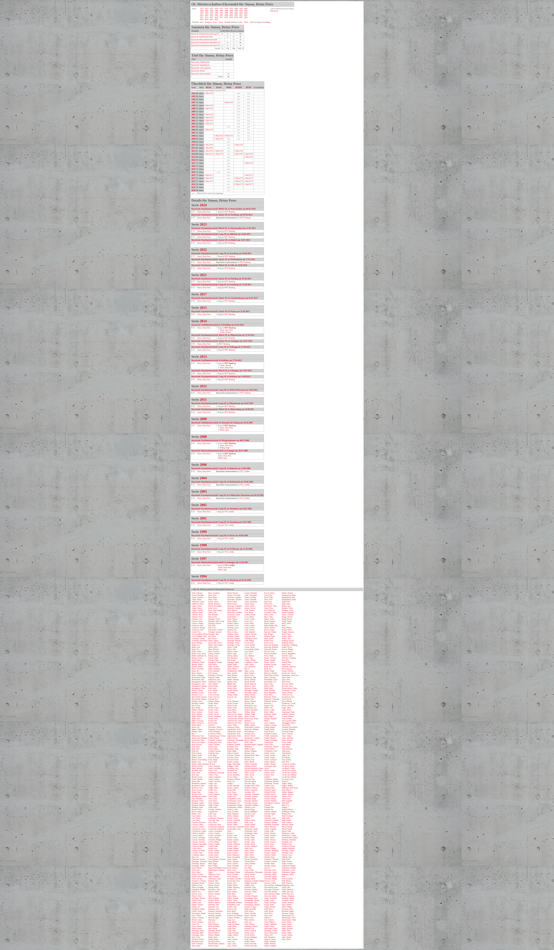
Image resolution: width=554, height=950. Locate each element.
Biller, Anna (196, 719)
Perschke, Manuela (251, 896)
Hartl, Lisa (212, 896)
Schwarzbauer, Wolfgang (272, 885)
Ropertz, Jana (269, 706)
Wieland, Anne (287, 844)
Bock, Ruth (196, 747)
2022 (246, 17)
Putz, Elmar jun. (269, 610)
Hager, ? (211, 872)
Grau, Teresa (212, 822)
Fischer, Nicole (213, 714)
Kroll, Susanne (232, 877)
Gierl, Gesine (212, 799)
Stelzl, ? (284, 625)
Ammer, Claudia (197, 623)
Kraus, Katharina (233, 855)
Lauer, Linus (231, 944)
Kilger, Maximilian (233, 764)
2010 (236, 15)
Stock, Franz (286, 634)
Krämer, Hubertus (233, 844)
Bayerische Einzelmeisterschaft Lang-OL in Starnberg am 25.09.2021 (221, 285)
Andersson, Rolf (197, 625)
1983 (201, 11)
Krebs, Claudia (232, 864)
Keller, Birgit (231, 751)
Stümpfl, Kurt (286, 662)
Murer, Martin (249, 762)
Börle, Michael (197, 768)
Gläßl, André (212, 807)
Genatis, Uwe (213, 792)
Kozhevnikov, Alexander (235, 827)
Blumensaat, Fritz (198, 736)
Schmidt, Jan (268, 809)
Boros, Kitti (196, 773)
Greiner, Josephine (214, 835)
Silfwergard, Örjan (270, 928)
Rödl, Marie (268, 695)
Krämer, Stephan (233, 851)
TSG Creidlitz (245, 471)
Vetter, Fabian (286, 736)
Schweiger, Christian (271, 890)
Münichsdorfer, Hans (252, 755)
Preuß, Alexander (250, 944)
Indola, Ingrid (232, 686)
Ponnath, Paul (249, 928)
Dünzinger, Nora (197, 935)
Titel (251, 22)
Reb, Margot (268, 634)
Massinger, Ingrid (251, 693)
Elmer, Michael (213, 649)
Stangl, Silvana (287, 619)
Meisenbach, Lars (251, 708)
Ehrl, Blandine (213, 615)
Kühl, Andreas (232, 892)
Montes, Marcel (250, 736)
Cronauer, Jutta (197, 853)
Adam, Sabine (197, 600)
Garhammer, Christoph (216, 773)
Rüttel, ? (267, 721)
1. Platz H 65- (209, 148)
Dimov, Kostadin (198, 887)
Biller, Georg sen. (198, 723)
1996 (216, 13)
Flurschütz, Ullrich (214, 727)
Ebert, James (196, 946)
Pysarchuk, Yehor (270, 612)
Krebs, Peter (231, 870)
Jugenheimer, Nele (233, 734)
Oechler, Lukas (250, 842)
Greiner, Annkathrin (215, 831)
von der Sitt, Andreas (289, 770)
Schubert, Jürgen (270, 853)
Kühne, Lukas (232, 900)
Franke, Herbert (213, 738)
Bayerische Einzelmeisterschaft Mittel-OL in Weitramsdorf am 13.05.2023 (223, 228)
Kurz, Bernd (231, 911)
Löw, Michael (249, 656)
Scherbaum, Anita (270, 766)
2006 (216, 15)
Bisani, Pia (195, 727)
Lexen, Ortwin (249, 628)
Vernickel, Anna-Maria (289, 727)
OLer (202, 22)
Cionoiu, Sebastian (198, 840)
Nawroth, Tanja (250, 783)
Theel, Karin (286, 682)
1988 (226, 11)
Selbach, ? (267, 918)
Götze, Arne (212, 816)
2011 (241, 15)
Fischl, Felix (212, 721)
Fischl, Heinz (212, 723)
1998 (226, 13)
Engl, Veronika (213, 667)
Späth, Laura (286, 606)
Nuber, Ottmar (249, 827)
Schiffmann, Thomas (271, 783)
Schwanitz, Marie (270, 874)
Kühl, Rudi (231, 894)
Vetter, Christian (287, 734)
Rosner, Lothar (269, 710)
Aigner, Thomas (197, 610)
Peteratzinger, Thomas (252, 905)
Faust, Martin (213, 684)
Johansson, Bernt (233, 727)
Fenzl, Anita (212, 693)
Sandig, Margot (269, 727)
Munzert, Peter (250, 760)
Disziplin (227, 22)
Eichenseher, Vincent (215, 630)
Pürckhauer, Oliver (270, 606)
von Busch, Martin (288, 766)
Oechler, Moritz (250, 844)
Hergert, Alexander (233, 595)
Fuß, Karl (211, 764)
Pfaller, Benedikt (250, 909)
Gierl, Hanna (212, 801)
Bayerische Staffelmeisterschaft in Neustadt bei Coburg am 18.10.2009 (222, 423)
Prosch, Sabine (269, 593)
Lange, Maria (231, 926)
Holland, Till (231, 630)
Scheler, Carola (269, 753)
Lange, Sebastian (233, 933)
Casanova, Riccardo (198, 822)
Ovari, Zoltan (249, 870)
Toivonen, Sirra (287, 686)
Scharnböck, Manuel (271, 747)
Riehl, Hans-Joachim (271, 675)
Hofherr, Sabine (232, 623)
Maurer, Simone (250, 701)
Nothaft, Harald (250, 825)
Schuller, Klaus (269, 864)
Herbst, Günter (213, 946)
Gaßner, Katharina (214, 777)
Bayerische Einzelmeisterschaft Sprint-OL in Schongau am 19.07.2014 (221, 341)
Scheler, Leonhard (270, 760)
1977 (221, 9)
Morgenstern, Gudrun (252, 738)
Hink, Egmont (232, 610)
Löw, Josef (248, 654)
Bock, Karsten (197, 745)
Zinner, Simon (287, 924)
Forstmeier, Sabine (214, 734)
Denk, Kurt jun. (197, 879)
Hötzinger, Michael (233, 641)
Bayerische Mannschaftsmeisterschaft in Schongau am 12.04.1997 (219, 562)
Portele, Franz (249, 933)
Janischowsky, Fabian (234, 716)
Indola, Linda (231, 688)
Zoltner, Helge (287, 933)
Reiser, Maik (268, 656)
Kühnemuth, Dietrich (234, 903)
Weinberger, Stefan (288, 812)
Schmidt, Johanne (270, 812)
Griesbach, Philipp (214, 840)
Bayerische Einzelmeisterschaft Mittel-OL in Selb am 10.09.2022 (219, 265)
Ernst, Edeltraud (213, 671)
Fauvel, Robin (213, 686)
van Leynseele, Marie (289, 721)
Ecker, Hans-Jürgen (215, 610)
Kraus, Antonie (232, 853)
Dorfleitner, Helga (198, 909)
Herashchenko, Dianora (216, 944)
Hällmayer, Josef (214, 874)
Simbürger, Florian (270, 931)
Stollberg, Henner (288, 641)
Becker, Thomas (197, 690)
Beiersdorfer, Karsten (199, 697)
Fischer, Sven (213, 719)
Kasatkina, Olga (232, 749)
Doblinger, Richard (198, 898)
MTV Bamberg (229, 212)
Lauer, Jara (231, 941)
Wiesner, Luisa (287, 855)
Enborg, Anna (213, 656)
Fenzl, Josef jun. (214, 695)
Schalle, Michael (225, 332)
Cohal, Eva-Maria (198, 846)
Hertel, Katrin (232, 604)
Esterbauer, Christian (215, 675)
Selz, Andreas (269, 920)
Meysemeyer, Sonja (251, 719)
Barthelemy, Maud (198, 662)
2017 (221, 17)
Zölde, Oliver (286, 931)
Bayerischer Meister (198, 71)
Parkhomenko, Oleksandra (254, 872)
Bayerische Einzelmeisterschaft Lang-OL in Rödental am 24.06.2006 (220, 468)
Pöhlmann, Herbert (251, 926)
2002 (246, 13)
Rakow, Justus (269, 619)
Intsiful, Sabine (232, 690)
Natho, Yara (249, 777)
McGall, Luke (249, 703)
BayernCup (274, 11)
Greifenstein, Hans (214, 825)
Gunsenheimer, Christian (216, 859)
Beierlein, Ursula (197, 693)
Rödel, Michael (269, 690)
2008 (226, 15)
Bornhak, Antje (197, 770)
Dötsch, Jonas (197, 920)
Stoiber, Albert (287, 636)
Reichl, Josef (268, 643)
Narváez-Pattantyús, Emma (254, 768)
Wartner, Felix (286, 796)
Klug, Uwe (231, 781)
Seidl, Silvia (268, 913)
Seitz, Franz (268, 916)
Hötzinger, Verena (233, 645)
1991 (241, 11)
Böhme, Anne (196, 758)
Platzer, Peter (249, 918)
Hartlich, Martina (214, 903)
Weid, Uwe (285, 805)
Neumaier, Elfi (249, 792)
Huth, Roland (232, 677)
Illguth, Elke (231, 684)
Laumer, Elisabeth (251, 593)
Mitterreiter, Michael (252, 729)
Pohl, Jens (248, 922)
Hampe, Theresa (213, 885)
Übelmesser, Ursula (288, 703)
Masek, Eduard (250, 682)
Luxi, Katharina (250, 667)
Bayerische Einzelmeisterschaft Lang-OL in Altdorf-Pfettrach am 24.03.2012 (224, 390)
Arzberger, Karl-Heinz (199, 641)
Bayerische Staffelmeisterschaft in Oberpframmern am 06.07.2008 (220, 440)
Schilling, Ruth (269, 788)
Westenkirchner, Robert (290, 838)
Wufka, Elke (286, 887)
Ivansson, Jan (232, 697)
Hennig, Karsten (214, 941)
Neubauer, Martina (251, 788)
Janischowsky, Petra (234, 723)
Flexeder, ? (212, 725)
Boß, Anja (195, 775)
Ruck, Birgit (268, 716)
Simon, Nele (268, 935)
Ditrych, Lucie (197, 894)
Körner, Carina (232, 818)
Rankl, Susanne (269, 621)
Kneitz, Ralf (231, 790)
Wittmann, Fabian (288, 874)
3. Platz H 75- (209, 175)
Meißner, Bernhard (251, 710)
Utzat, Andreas (287, 719)
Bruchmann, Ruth (198, 786)
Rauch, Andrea (269, 630)
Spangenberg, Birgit (288, 595)
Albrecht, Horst (197, 615)
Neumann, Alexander (252, 794)
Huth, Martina (232, 675)
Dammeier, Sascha (198, 859)
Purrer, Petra (268, 608)
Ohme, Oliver (249, 853)
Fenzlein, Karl (213, 699)
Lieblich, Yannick (251, 634)
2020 (236, 17)
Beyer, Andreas (197, 712)
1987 (221, 11)
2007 (221, 15)
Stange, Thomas (287, 617)
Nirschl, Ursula (250, 814)
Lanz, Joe (230, 937)
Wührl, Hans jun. (288, 892)
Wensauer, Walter (288, 825)
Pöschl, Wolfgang (251, 937)
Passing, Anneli (250, 879)
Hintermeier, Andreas (234, 612)
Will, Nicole (286, 859)
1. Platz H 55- (209, 121)
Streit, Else (285, 660)
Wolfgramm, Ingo (288, 885)
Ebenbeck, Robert (198, 939)
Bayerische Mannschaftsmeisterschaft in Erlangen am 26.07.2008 (219, 451)
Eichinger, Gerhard (214, 632)
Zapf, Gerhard (286, 905)
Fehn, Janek (212, 688)
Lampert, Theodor (233, 918)
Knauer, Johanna (233, 788)
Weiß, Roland (286, 820)
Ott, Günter (248, 866)
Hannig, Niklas (213, 887)
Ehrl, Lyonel (212, 617)
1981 (241, 9)
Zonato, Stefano (287, 935)
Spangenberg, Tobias (289, 600)
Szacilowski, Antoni (288, 673)
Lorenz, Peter (249, 643)
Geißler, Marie (213, 788)
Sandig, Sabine (269, 729)
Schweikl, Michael (270, 892)
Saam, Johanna (269, 723)
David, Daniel (196, 868)
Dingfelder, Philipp (198, 890)
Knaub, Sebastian (233, 786)
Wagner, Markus (287, 786)
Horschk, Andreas (233, 638)
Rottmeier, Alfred (270, 714)
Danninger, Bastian (198, 864)
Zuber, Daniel (286, 937)
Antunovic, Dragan (198, 628)
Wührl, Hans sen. (288, 894)
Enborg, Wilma (213, 660)
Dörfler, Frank (197, 911)
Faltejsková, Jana (214, 680)
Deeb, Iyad (195, 870)
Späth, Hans (286, 604)
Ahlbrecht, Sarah (197, 604)
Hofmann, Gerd (232, 625)
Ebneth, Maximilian (215, 606)
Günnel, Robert (213, 857)
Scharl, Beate (268, 742)
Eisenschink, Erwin (215, 643)
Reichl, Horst (268, 641)
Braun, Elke (196, 781)
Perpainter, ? (249, 894)
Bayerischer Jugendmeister (200, 65)
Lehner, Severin (250, 608)
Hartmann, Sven (213, 909)
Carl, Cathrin (196, 816)
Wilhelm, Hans (287, 857)
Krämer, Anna (232, 838)
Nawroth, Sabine (250, 781)
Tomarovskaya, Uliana (289, 688)
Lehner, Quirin (250, 606)
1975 (211, 9)
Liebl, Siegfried (250, 632)
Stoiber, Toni (286, 638)
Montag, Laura (250, 734)
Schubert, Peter (269, 857)
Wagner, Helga (287, 783)
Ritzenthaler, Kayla (270, 680)
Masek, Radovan (250, 684)
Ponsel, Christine (250, 931)
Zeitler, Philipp (287, 907)
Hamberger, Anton (214, 879)
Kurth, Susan (231, 909)
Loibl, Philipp (249, 641)
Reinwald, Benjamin (271, 645)
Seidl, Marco (268, 909)
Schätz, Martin (269, 749)
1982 (246, 9)
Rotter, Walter (269, 712)
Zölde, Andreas (287, 926)
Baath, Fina (196, 645)
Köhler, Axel (231, 796)
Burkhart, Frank (197, 807)
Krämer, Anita (232, 835)
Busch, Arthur (197, 812)
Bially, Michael (197, 716)
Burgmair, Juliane (198, 803)
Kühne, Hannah (232, 898)
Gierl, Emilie (212, 796)
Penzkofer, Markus (251, 890)
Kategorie (208, 22)
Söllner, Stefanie (287, 593)
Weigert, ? (285, 807)
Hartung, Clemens (214, 913)
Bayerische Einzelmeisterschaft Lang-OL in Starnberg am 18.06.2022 (221, 253)
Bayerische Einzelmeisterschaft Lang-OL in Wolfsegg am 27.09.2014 (220, 347)
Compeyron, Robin (198, 851)
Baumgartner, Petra (198, 688)
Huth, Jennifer (232, 673)
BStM (218, 87)
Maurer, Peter (249, 699)
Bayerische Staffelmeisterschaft (202, 37)
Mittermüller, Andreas (252, 727)
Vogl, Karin (286, 751)
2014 (206, 17)
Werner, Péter (286, 831)
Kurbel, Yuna (232, 907)
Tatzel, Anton (286, 677)
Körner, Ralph (232, 822)
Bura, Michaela (197, 799)
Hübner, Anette (232, 651)
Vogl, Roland (286, 753)
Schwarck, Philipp (270, 879)
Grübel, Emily (213, 846)
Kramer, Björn (232, 842)
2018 (226, 17)
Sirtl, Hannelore (269, 937)
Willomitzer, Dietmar (289, 868)
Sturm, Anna (286, 664)
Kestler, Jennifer (233, 762)
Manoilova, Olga (250, 677)
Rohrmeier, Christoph (271, 699)
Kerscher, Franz (232, 758)
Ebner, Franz (212, 600)
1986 (216, 11)
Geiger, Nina (212, 786)
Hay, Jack (211, 922)
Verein (220, 22)
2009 (231, 15)
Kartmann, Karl (232, 747)
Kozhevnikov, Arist (234, 829)
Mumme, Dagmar (251, 751)
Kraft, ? (230, 831)
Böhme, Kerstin (197, 766)
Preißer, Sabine (250, 941)
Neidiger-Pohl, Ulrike (252, 786)
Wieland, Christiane (288, 846)
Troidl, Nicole (286, 699)
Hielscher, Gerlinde (234, 608)
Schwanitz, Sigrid (270, 877)
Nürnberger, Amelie (251, 829)
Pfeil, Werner (249, 911)
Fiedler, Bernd (213, 703)
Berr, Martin (196, 708)
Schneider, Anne (270, 818)
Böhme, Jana (196, 762)
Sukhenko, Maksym (289, 667)
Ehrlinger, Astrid (214, 619)
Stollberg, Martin (287, 643)
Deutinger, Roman (198, 883)
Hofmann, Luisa (232, 628)
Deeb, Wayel (196, 872)
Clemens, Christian (198, 842)
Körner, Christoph (233, 820)
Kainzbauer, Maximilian (235, 740)
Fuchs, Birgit (212, 760)
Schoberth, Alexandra (271, 825)
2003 (201, 15)
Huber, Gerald (232, 647)
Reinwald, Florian (270, 649)
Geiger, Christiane (214, 781)
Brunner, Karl (196, 794)
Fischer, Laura (213, 712)
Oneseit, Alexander (251, 859)
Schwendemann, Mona (272, 894)
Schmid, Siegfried (270, 801)
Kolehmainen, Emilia (234, 805)
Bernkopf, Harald (198, 703)
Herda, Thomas (232, 593)
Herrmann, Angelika (234, 597)
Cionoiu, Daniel (197, 835)
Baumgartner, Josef (198, 684)
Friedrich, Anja (213, 753)
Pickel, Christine (250, 913)
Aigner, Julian (197, 606)
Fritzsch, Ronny (213, 758)
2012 (246, 15)
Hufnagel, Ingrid (233, 662)
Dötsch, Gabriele (197, 918)
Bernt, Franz (196, 706)
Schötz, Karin (269, 846)
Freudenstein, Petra (214, 742)
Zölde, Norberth (287, 928)
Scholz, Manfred (270, 827)
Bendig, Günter (197, 701)
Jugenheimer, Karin (234, 732)
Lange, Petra (231, 931)
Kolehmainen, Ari (233, 803)
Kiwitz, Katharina (233, 775)
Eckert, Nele (212, 612)
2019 (231, 17)
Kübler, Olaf (231, 890)
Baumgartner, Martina (199, 686)
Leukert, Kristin (250, 615)
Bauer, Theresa (197, 673)
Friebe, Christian (214, 745)
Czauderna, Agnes (198, 855)
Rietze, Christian (270, 677)
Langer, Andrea (232, 935)
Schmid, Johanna (270, 799)
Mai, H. (247, 669)
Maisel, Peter (249, 675)
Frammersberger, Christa (216, 736)
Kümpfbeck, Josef (233, 905)
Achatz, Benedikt (198, 595)
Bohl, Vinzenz (197, 753)
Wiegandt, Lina (287, 842)
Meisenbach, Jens (251, 706)
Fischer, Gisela (213, 708)
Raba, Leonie (268, 615)
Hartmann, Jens (213, 907)
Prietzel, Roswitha (251, 946)
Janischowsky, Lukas (234, 721)
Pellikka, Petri (249, 885)
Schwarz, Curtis (269, 881)
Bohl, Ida (195, 751)
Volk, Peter (285, 762)
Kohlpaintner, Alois (234, 799)
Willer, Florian (287, 861)
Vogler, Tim (286, 755)
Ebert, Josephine (214, 593)
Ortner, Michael (250, 864)
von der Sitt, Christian (289, 773)
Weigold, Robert (287, 809)
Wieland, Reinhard (288, 848)
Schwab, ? (267, 868)
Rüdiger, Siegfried (270, 719)
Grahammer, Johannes (216, 818)
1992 (246, 11)
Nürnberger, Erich (251, 831)
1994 (206, 13)
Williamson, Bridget (288, 866)
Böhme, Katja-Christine (200, 764)
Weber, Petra (286, 799)
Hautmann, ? (212, 920)
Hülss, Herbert (232, 669)
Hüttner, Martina (233, 680)
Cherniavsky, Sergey (199, 831)
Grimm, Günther (214, 844)
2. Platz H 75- (238, 178)
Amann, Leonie (197, 621)
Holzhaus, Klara (232, 634)
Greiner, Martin (213, 838)
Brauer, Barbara (197, 779)
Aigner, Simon (197, 608)
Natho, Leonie (249, 773)
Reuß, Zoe (267, 669)
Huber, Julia (231, 649)
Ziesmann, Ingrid (287, 911)
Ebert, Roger (212, 597)
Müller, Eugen (249, 749)
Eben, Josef (196, 937)
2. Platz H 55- (218, 139)
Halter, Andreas (213, 877)
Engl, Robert (212, 664)
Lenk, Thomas (249, 610)
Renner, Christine (270, 658)
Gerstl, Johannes (214, 794)
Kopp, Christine (232, 812)
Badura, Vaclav (197, 658)
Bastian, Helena (197, 667)
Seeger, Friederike (270, 898)
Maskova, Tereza (250, 688)
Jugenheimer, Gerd (233, 729)
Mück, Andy (249, 742)
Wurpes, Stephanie (288, 896)
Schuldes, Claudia (270, 861)
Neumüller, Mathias (251, 805)
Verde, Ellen (286, 725)
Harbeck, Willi (213, 892)
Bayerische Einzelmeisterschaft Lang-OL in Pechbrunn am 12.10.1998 (221, 549)
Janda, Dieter (231, 710)
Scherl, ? (267, 768)
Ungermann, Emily (288, 712)
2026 (216, 19)
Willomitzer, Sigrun (288, 872)
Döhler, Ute (196, 907)
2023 (201, 19)
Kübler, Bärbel (232, 885)
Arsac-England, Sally (199, 636)
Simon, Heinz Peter (203, 212)
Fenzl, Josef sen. (214, 697)
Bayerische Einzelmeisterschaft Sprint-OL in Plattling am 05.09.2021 (221, 279)
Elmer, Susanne (213, 651)
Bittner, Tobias (197, 729)
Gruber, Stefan (213, 855)
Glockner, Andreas (214, 809)
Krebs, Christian (233, 861)
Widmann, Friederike (289, 840)
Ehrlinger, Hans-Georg (216, 621)
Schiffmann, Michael (271, 781)
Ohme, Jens (249, 848)
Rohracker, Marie (270, 697)
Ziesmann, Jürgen (288, 913)
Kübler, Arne (231, 883)
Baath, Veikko (197, 651)
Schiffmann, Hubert (271, 779)
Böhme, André (197, 755)
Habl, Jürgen (212, 864)
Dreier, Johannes (197, 922)
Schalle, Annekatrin (271, 736)
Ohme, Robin (249, 855)
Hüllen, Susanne (233, 667)
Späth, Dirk (286, 602)
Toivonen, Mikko (288, 684)
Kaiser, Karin (232, 742)
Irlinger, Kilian (232, 695)
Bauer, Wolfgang (197, 675)
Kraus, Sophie (232, 859)
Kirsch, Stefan (232, 773)
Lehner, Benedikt (250, 600)
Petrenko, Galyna (250, 907)
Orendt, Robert (250, 861)
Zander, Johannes (288, 903)
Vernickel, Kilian (287, 732)
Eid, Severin (212, 638)
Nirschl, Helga (249, 809)
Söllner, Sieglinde (270, 946)
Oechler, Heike (250, 838)
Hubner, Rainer (232, 656)
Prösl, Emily (268, 597)
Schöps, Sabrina (269, 835)
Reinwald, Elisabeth (271, 647)
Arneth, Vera (196, 632)
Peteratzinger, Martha (252, 900)
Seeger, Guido (269, 900)
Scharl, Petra (268, 745)
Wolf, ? (284, 877)
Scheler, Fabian (269, 755)
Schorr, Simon (269, 844)
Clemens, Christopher (199, 844)
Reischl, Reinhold (270, 654)
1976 (216, 9)
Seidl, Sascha (268, 911)
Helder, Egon (224, 430)
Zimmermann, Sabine (289, 920)
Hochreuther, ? (232, 617)
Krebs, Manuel (232, 868)
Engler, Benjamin (214, 669)
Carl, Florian (196, 818)
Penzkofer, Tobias (251, 892)
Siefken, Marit (269, 926)
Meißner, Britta (250, 712)
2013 (201, 17)
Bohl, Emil (195, 749)
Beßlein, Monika (197, 710)
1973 (201, 9)
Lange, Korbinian (233, 924)
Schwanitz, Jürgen (270, 872)
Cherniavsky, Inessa (199, 829)
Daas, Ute (195, 857)
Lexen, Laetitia (249, 625)
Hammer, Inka (213, 881)
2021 (241, 17)
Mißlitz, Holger (250, 725)
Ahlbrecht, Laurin (198, 602)
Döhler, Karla (196, 900)
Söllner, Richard (269, 944)
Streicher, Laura (287, 656)
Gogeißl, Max (213, 812)
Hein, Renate (212, 928)
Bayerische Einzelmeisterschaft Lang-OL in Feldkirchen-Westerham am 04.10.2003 (227, 495)
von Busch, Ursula (288, 768)
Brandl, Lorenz (197, 777)
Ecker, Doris (212, 608)
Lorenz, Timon (250, 647)
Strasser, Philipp (287, 649)
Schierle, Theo (269, 775)
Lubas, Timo (249, 658)
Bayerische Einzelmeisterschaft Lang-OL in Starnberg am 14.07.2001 (221, 522)
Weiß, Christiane (287, 816)
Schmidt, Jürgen (269, 814)
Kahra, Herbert (232, 738)
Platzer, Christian (250, 916)
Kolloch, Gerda (232, 809)
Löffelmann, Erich (251, 638)
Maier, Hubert (249, 673)
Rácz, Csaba (268, 617)
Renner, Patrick (269, 662)
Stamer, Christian (288, 615)
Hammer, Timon (214, 883)
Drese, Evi (195, 924)
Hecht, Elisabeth (213, 926)
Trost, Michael (287, 701)
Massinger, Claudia (251, 690)
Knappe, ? (230, 783)
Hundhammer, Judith (234, 671)
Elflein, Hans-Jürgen (215, 645)
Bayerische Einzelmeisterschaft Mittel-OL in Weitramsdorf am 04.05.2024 (223, 209)
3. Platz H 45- (228, 102)
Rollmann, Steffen (270, 701)
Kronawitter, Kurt (233, 881)
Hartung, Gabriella (214, 916)
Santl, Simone (269, 732)
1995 (211, 13)
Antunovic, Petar (197, 630)
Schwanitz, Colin (270, 870)
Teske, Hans (286, 680)
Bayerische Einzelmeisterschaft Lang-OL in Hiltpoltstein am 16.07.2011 (222, 403)
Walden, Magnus (287, 792)
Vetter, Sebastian (287, 738)
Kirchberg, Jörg (232, 768)
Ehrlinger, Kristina (214, 623)
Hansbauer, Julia (214, 890)
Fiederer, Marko (213, 701)
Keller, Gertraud (232, 753)
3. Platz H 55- (209, 115)
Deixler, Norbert (197, 874)
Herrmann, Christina (234, 600)
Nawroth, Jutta (250, 779)
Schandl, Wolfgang (270, 740)
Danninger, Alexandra (199, 861)
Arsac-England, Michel (200, 634)
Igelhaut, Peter (232, 682)
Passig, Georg (249, 877)
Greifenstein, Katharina (216, 827)
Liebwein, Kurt (250, 636)
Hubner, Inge (231, 654)
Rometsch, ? (268, 703)
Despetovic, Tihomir (199, 881)
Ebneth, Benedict (214, 604)
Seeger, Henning (270, 903)
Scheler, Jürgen (269, 758)
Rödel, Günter (269, 686)
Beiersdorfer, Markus (199, 699)
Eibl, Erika (212, 625)
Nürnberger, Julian (251, 833)
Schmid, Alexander (270, 796)
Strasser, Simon (287, 651)
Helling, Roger (225, 448)
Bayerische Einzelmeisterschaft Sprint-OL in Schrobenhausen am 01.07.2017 (224, 298)
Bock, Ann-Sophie (198, 742)
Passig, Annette (250, 874)
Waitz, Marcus (287, 790)
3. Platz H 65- (238, 151)
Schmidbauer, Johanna (272, 803)
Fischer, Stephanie (214, 716)
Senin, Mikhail (269, 922)
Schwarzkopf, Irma (270, 887)
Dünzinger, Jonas (198, 931)
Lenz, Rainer (249, 612)
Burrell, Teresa (197, 809)
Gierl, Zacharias (213, 803)
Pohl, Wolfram (249, 924)
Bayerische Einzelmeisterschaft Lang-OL (205, 34)
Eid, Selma (212, 636)
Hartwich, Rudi (213, 918)
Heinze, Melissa (213, 933)
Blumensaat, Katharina (199, 738)
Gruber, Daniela (213, 853)
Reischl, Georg (269, 651)
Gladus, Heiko (213, 805)
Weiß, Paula (286, 818)
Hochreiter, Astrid (233, 615)
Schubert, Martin (270, 855)
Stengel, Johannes (288, 632)
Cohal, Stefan (196, 848)
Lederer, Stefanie (250, 597)
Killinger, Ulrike (233, 766)
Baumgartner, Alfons (199, 682)
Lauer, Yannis (232, 946)
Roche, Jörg (268, 684)
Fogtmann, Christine (215, 729)
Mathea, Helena (250, 695)
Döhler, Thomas (197, 905)
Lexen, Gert (249, 621)
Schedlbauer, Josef (270, 751)
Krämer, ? (230, 833)
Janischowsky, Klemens (235, 719)
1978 (226, 9)
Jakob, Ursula (232, 706)
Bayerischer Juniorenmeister (201, 68)
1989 (231, 11)
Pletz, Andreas (249, 920)
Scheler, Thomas (270, 764)
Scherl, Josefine (269, 770)
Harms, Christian (214, 894)
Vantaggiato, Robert (288, 723)
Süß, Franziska (287, 669)
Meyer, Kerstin (250, 716)
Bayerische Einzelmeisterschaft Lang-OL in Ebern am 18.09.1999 (219, 535)
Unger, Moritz (287, 710)
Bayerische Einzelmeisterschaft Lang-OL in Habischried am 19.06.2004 (222, 482)
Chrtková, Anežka (198, 833)
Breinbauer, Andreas (199, 783)
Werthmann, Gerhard (289, 835)
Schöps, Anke (269, 831)
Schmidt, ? (268, 805)
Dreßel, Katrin (197, 928)
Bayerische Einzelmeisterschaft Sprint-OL (205, 45)
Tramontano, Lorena (289, 690)
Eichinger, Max (213, 634)
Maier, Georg (249, 671)
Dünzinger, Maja (197, 933)
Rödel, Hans (268, 688)
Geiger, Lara (212, 783)
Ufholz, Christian (288, 706)
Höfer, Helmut (232, 621)
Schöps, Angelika (270, 829)
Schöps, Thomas (270, 840)
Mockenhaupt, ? (250, 732)
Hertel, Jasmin (232, 602)
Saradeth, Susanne (270, 734)
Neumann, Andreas (251, 796)
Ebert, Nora (212, 595)
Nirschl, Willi (249, 816)
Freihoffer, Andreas (215, 740)
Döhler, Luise (196, 903)
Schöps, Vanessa (270, 842)
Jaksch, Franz (232, 708)
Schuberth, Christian (271, 859)
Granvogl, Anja (213, 820)
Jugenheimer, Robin (234, 736)
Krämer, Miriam (232, 848)
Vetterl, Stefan (286, 742)
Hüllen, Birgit (232, 664)
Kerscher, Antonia (233, 755)
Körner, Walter (232, 825)
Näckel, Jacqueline (251, 764)
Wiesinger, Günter (288, 851)
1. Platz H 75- (248, 178)
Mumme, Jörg (249, 753)
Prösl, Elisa (268, 595)
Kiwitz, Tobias (232, 777)
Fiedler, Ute (212, 706)
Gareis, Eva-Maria (214, 768)
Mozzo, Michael (250, 740)
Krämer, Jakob (232, 846)
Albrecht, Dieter (197, 612)
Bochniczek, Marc (198, 740)
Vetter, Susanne (287, 740)
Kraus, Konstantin (233, 857)
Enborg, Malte (213, 658)
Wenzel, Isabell (287, 829)
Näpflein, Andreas (251, 766)
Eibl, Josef (212, 628)
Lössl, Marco (249, 651)
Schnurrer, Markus (270, 822)
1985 (211, 11)
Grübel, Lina (212, 848)
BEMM (238, 87)
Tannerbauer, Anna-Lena (290, 675)
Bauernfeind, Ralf (198, 680)
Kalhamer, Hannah (233, 745)
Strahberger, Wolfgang (289, 645)
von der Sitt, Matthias (289, 775)
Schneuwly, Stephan (271, 820)
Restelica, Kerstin (270, 664)
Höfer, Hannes (232, 619)
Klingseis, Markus (233, 779)
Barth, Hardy (196, 660)
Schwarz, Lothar (270, 883)
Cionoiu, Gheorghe (198, 838)
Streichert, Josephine (289, 658)
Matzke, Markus (250, 697)
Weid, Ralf (285, 803)
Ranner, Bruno (269, 623)
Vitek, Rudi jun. (287, 749)
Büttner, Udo (196, 814)
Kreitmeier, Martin (233, 872)
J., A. (229, 699)
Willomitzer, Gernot (288, 870)
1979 (231, 9)
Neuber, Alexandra (251, 790)
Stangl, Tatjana (287, 621)
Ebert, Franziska (197, 944)
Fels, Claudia (212, 690)
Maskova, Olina (250, 686)
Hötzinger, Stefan (233, 643)
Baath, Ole (195, 649)
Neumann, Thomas (251, 803)
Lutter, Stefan (249, 664)
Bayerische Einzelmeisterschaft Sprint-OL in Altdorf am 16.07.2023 (220, 240)
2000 (236, 13)
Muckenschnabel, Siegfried (254, 745)
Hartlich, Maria (213, 900)
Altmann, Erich (197, 617)
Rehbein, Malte (269, 636)
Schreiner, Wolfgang (271, 851)
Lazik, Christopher (251, 595)
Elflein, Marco (213, 647)
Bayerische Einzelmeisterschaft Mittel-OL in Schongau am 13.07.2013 (221, 371)
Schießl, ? (267, 777)
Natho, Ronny (249, 775)
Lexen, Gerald (249, 619)
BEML (209, 87)
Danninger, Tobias (198, 866)
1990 (236, 11)
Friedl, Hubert (213, 749)
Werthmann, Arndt (288, 833)
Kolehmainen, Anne (234, 801)
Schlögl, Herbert (270, 792)
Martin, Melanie (250, 680)
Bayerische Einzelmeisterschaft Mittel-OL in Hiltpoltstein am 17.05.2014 (222, 335)
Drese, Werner (197, 926)
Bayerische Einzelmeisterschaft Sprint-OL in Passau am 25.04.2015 (220, 311)
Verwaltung (266, 22)
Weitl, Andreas (287, 822)
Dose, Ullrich (196, 916)
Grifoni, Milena (213, 842)
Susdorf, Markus (287, 671)
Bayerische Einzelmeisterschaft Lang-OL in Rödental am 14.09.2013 (220, 376)
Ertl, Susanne (212, 673)
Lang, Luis (231, 920)
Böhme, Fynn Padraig (199, 760)
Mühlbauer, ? (249, 747)
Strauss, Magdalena (288, 654)
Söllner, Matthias (270, 941)
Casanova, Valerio (198, 827)
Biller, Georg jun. (198, 721)
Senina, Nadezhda (270, 924)
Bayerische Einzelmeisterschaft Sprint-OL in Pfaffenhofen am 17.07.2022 (223, 259)
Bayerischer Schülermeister (200, 62)
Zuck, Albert (286, 939)
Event (215, 22)
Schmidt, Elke (269, 807)
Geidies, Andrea (213, 779)
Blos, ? (194, 734)
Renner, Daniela (269, 660)
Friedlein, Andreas (214, 751)
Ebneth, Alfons (213, 602)
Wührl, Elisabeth (287, 890)
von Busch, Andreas (289, 764)
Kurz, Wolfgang (232, 913)
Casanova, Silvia (197, 825)
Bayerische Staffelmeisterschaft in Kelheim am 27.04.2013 (216, 360)
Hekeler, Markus (214, 935)
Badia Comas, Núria (199, 654)
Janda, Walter (231, 712)
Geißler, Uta (212, 790)
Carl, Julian (196, 820)
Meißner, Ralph (250, 714)
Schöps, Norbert (270, 833)
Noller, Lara (249, 822)
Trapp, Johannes (287, 693)
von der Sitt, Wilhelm (289, 777)
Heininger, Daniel (214, 931)
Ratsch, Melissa (269, 628)
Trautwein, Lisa (287, 695)
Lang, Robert (231, 922)
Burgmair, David (197, 801)
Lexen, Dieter (249, 617)
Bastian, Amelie (197, 664)
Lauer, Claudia (232, 939)
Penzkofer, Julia (250, 887)
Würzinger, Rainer (288, 898)
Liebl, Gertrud (249, 630)
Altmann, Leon (197, 619)
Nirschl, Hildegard (251, 812)
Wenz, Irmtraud (287, 827)
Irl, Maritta (231, 693)
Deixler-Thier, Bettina (199, 877)
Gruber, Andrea (213, 851)
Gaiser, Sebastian (214, 766)
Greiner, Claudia (214, 833)
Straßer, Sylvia (287, 647)
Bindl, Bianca (196, 725)
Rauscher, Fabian (270, 632)
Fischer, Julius (213, 710)
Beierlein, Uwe (197, 695)
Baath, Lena (196, 647)
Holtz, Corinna (232, 632)
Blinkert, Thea (197, 732)
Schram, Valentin (270, 848)
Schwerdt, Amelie (270, 896)
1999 (231, 13)
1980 (236, 9)
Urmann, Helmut (287, 716)
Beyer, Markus (197, 714)
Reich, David (268, 638)
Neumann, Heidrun (251, 801)
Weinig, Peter (286, 814)
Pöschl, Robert (250, 935)
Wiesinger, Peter (287, 853)
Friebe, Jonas (212, 747)
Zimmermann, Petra (288, 918)
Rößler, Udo (268, 708)
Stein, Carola (286, 623)
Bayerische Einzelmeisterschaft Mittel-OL (205, 43)
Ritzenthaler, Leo (270, 682)
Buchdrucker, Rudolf (199, 796)
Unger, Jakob (286, 708)
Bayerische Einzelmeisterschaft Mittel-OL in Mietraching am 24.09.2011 (222, 409)
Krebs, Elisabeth (233, 866)
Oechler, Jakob (250, 840)
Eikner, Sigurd (213, 641)
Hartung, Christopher (215, 911)
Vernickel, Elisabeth (288, 729)
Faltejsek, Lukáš (213, 677)
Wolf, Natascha (287, 883)
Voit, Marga (286, 758)
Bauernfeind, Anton (198, 677)
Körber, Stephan (233, 816)
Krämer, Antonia (233, 840)
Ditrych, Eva (196, 892)
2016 (216, 17)
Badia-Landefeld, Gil (199, 656)
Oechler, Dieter (250, 835)
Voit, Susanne (286, 760)
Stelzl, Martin (286, 628)
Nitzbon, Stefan (250, 820)
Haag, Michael (213, 861)
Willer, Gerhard (287, 864)
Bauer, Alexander (198, 669)
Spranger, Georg (287, 610)
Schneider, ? (268, 816)
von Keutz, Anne (287, 779)
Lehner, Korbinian (251, 602)
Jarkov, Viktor (232, 725)
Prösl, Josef (268, 600)
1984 (206, 11)
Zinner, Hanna (287, 922)
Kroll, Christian (232, 874)
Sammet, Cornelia (270, 725)
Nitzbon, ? (248, 818)
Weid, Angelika (287, 801)
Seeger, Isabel (269, 905)
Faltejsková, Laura (214, 682)
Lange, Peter (231, 928)
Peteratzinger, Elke (251, 898)
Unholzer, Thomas (288, 714)
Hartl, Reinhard (213, 898)
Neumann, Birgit (250, 799)
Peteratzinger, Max (251, 903)
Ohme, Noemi (249, 851)
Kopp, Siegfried (232, 814)
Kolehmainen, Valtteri (234, 807)
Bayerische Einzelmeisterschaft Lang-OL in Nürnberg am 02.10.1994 (221, 580)
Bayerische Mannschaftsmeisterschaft (204, 40)
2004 (206, 15)
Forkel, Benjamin (214, 732)
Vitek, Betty (286, 747)
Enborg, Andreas (214, 654)
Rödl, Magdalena (270, 693)
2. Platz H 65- (209, 145)
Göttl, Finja (212, 814)
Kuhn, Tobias (232, 896)
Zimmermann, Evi (288, 916)
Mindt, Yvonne (250, 723)
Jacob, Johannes (232, 701)
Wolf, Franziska (287, 879)
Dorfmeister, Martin (199, 913)
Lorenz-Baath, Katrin (252, 649)
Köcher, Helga (232, 794)
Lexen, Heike (249, 623)
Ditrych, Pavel (197, 896)
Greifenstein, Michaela (216, 829)
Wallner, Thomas (287, 794)
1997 (221, 13)
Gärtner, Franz (213, 775)
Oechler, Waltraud (251, 846)
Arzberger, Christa (198, 638)
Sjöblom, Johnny (270, 939)
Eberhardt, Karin (197, 941)
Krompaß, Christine (234, 879)
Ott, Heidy (248, 868)
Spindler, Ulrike (287, 608)
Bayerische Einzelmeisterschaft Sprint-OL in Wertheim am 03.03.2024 (221, 215)
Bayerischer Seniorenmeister (201, 74)
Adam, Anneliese (198, 597)
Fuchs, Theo (212, 762)
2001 (241, 13)
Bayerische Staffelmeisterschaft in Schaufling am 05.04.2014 (217, 325)
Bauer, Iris (195, 671)
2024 (206, 19)
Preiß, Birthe (249, 939)
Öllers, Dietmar (250, 857)
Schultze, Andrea (270, 866)
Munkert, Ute (249, 758)
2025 (211, 19)
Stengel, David (287, 630)
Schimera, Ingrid (270, 790)
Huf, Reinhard (232, 658)
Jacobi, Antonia (232, 703)
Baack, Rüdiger (197, 643)
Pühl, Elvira (268, 604)
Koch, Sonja (231, 792)
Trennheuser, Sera (288, 697)
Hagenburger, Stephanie (216, 870)
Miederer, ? (248, 721)
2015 (211, 17)
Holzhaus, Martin (233, 636)
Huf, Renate (231, 660)
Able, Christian (197, 593)
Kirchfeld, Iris (232, 770)
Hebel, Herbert (213, 924)
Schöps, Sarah (269, 838)
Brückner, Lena (197, 788)
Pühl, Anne (268, 602)
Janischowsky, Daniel (234, 714)
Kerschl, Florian (232, 760)
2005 (211, 15)
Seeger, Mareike (269, 907)
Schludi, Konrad (270, 794)
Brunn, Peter (196, 792)
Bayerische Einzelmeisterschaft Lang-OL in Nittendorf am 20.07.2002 (221, 509)
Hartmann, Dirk (213, 905)
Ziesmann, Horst (287, 909)
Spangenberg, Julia (288, 597)
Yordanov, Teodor (288, 900)
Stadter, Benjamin (288, 612)
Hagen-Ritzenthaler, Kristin (217, 868)
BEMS (248, 87)
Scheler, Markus (270, 762)
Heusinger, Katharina (234, 606)
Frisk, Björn (212, 755)
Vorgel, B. (285, 781)
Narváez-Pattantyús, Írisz (253, 770)
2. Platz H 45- (209, 93)
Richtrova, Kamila (270, 673)
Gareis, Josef (212, 770)
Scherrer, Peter (269, 773)
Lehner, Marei (249, 604)
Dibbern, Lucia (197, 885)
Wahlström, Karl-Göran (290, 788)
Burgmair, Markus (198, 805)
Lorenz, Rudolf (250, 645)
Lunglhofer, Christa (251, 662)
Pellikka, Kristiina (251, 883)
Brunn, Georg (196, 790)
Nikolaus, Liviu (250, 807)
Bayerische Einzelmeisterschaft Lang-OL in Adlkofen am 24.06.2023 (220, 234)
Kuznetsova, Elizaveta (234, 916)
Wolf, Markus (286, 881)
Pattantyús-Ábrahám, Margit (254, 881)
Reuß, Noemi (268, 667)
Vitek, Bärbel (286, 745)
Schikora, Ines (269, 786)
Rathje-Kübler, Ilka (270, 625)
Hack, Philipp (213, 866)
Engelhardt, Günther (215, 662)
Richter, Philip (269, 671)
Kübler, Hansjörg (233, 887)
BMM (228, 87)
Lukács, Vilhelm (250, 660)
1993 (201, 13)
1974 (206, 9)
